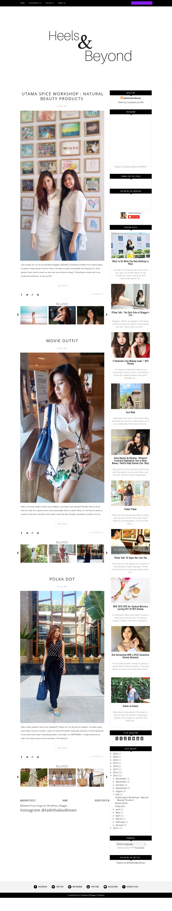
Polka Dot (62, 579)
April (118, 815)
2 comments (96, 756)
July (118, 794)
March (119, 818)
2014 (115, 828)
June (118, 809)
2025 (115, 753)
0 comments (96, 532)
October (120, 784)
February (120, 821)
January (120, 825)
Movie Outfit (62, 340)
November (121, 781)
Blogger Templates (97, 895)
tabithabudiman (132, 98)
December (121, 778)
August (119, 791)
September (122, 788)
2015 (115, 775)
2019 (115, 763)
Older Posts (101, 800)
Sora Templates (82, 895)
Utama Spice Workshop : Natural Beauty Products (63, 96)
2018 (115, 766)
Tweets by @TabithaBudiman (130, 862)
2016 (115, 772)
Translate (139, 847)
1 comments (96, 294)
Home (65, 800)
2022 (115, 759)
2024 (115, 756)
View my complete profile (131, 102)
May (118, 812)
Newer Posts (28, 800)
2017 (115, 769)
